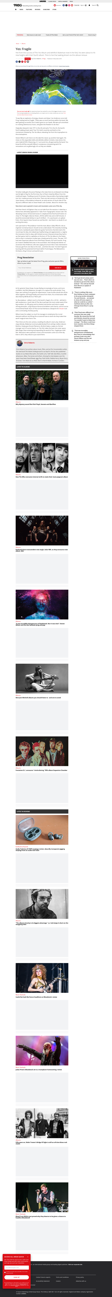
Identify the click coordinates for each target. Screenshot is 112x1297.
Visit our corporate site (75, 1264)
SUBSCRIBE (46, 9)
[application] (42, 169)
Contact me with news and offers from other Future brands (17, 1272)
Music (17, 43)
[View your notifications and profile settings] (89, 5)
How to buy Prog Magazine (96, 35)
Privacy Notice (21, 274)
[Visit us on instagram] (69, 5)
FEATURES (29, 9)
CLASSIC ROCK (52, 1)
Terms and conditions (62, 1277)
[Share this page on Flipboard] (25, 62)
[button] (95, 5)
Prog (44, 58)
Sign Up (17, 1277)
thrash (61, 309)
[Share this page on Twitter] (19, 62)
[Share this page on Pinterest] (22, 62)
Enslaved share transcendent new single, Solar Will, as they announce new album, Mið (84, 271)
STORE (54, 9)
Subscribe (76, 5)
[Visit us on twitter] (66, 5)
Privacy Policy (23, 1284)
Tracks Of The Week (52, 35)
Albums (23, 43)
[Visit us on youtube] (72, 5)
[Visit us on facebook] (64, 5)
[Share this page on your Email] (28, 62)
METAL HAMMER (62, 1)
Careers (58, 1281)
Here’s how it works (64, 66)
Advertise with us (81, 1281)
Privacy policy (80, 1277)
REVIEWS (37, 9)
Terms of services (38, 272)
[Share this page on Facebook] (17, 62)
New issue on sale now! (34, 35)
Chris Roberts (37, 58)
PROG (71, 1)
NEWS (21, 9)
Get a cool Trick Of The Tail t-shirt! (73, 35)
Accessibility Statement (43, 1281)
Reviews (27, 59)
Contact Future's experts (43, 1277)
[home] (16, 9)
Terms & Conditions (15, 1285)
